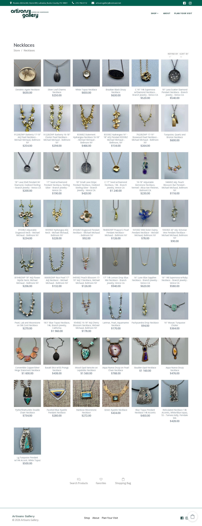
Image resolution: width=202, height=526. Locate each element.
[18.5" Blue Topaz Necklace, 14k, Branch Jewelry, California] (56, 306)
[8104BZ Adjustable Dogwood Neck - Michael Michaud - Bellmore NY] (27, 213)
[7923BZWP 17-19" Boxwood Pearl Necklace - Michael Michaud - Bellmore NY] (145, 117)
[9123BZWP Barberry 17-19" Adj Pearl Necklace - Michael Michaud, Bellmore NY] (27, 117)
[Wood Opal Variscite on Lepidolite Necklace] (86, 351)
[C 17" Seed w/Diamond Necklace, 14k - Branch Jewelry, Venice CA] (115, 165)
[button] (193, 517)
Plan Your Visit (183, 13)
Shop (154, 13)
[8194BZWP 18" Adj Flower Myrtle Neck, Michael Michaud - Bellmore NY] (27, 261)
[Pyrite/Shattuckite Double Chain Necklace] (27, 393)
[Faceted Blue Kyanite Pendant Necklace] (56, 393)
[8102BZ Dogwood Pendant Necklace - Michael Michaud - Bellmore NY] (86, 213)
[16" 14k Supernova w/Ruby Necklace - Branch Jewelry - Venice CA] (174, 261)
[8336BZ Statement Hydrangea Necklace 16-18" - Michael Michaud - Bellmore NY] (86, 117)
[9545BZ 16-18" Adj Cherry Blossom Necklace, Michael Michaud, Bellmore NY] (86, 306)
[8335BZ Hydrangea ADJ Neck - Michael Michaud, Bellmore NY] (56, 213)
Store (17, 50)
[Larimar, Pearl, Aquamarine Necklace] (115, 306)
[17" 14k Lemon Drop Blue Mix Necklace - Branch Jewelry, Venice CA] (115, 261)
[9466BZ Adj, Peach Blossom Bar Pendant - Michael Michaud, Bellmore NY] (174, 165)
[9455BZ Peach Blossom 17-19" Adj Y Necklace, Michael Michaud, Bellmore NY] (86, 261)
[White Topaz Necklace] (86, 73)
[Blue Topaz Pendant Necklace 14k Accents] (145, 393)
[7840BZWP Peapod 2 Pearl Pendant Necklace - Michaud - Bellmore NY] (115, 213)
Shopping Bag (123, 483)
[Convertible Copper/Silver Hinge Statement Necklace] (27, 351)
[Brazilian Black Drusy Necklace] (115, 73)
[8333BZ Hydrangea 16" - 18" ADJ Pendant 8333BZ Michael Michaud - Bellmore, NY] (115, 117)
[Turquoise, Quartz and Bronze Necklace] (174, 117)
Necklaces (29, 50)
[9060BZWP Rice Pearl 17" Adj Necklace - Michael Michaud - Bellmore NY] (56, 261)
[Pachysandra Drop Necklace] (145, 306)
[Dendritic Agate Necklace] (27, 73)
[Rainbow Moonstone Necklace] (86, 393)
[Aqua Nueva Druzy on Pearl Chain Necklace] (115, 351)
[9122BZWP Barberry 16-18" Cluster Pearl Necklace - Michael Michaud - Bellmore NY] (56, 117)
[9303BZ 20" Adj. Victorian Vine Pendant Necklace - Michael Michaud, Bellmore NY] (174, 213)
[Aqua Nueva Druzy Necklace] (174, 351)
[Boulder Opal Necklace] (145, 351)
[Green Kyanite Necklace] (115, 393)
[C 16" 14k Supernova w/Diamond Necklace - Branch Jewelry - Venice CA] (145, 73)
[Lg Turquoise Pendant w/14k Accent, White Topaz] (27, 441)
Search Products (79, 483)
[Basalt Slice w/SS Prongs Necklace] (56, 351)
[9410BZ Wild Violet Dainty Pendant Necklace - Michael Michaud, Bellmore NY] (145, 213)
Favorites (101, 483)
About (166, 13)
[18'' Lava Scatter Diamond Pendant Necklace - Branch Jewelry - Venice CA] (174, 73)
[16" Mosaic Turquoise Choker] (174, 306)
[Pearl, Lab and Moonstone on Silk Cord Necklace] (27, 306)
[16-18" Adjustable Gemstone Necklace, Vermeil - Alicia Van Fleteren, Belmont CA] (145, 165)
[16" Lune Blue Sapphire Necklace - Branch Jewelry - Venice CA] (145, 261)
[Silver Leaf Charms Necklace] (56, 73)
